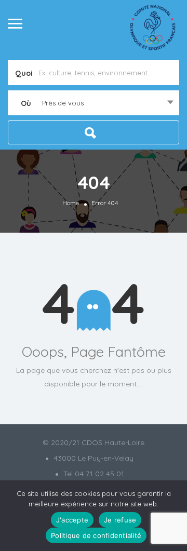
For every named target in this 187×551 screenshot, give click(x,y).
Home (70, 203)
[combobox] (93, 103)
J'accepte (72, 520)
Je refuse (120, 520)
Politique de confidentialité (96, 535)
